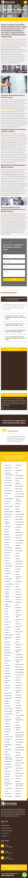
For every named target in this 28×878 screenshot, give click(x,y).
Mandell (17, 480)
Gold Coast (7, 706)
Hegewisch (7, 731)
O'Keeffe (18, 556)
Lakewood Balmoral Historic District (9, 783)
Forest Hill (7, 668)
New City (18, 529)
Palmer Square (19, 566)
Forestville (7, 670)
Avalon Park (7, 501)
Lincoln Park (8, 793)
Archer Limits (8, 482)
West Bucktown (19, 739)
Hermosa (7, 734)
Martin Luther (19, 488)
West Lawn (18, 752)
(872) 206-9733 (8, 846)
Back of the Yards (9, 506)
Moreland (18, 509)
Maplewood (18, 483)
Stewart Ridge (19, 685)
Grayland (7, 716)
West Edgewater (19, 742)
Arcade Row (7, 477)
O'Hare (17, 553)
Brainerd (7, 529)
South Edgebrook (20, 669)
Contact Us (4, 835)
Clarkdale (7, 596)
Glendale (7, 703)
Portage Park (19, 597)
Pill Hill (17, 584)
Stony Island (18, 687)
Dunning (7, 632)
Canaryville (7, 571)
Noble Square (19, 535)
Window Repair (5, 825)
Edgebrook (7, 647)
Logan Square (19, 470)
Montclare (18, 503)
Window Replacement (7, 830)
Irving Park (7, 754)
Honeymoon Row (9, 736)
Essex (6, 663)
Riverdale (18, 629)
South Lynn (18, 680)
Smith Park (18, 647)
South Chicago (19, 657)
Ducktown (7, 629)
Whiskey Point (19, 776)
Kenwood (7, 776)
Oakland (18, 558)
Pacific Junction (19, 563)
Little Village (18, 465)
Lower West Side (20, 475)
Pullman (18, 605)
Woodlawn (18, 793)
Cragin (6, 614)
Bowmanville (8, 526)
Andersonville (8, 470)
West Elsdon (19, 744)
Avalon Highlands (9, 498)
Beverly (6, 519)
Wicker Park (18, 778)
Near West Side (19, 524)
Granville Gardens (9, 714)
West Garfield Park (20, 749)
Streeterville (18, 695)
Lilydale (6, 791)
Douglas (7, 624)
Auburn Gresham (9, 490)
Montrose (18, 506)
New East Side (19, 532)
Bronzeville (7, 539)
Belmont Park (8, 516)
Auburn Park (8, 493)
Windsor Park (19, 788)
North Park (18, 545)
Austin (6, 495)
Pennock (18, 574)
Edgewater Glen (8, 652)
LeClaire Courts (8, 788)
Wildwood (18, 781)
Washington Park (20, 732)
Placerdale (18, 591)
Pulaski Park (19, 602)
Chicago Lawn (8, 586)
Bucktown (7, 555)
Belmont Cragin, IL (9, 858)
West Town (18, 770)
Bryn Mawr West (8, 550)
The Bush (18, 702)
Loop (17, 473)
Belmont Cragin (8, 18)
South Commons (19, 664)
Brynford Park (8, 552)
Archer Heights (8, 480)
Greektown (7, 723)
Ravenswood (19, 607)
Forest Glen (7, 665)
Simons (17, 642)
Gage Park (7, 685)
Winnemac (18, 791)
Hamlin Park (7, 726)
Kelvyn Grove (8, 771)
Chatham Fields (8, 578)
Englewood (7, 660)
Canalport (7, 568)
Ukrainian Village (20, 715)
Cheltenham (7, 581)
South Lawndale (19, 674)
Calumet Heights (9, 565)
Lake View (7, 779)
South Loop (18, 677)
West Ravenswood (20, 762)
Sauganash (18, 636)
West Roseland (19, 768)
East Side (7, 642)
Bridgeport (7, 534)
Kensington (7, 774)
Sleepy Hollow (19, 644)
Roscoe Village (19, 631)
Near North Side (19, 519)
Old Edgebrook (19, 561)
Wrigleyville (18, 796)
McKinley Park (19, 491)
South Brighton (19, 654)
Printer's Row (19, 599)
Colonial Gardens (9, 601)
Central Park (8, 573)
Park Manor (18, 569)
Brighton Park (8, 537)
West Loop (18, 755)
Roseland (18, 634)
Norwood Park (19, 550)
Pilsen (17, 586)
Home (2, 18)
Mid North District (20, 496)
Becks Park (7, 509)
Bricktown (7, 531)
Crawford (7, 616)
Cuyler (6, 619)
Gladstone (7, 700)
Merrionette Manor (20, 494)
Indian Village (8, 749)
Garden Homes (8, 693)
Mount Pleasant (19, 516)
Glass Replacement (6, 828)
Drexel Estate (8, 627)
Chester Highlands (9, 584)
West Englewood (20, 747)
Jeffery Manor (8, 764)
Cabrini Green (8, 563)
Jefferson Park (8, 761)
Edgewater (7, 650)
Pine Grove (18, 589)
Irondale (7, 751)
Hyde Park (7, 742)
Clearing (7, 599)
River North (18, 623)
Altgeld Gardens (8, 467)
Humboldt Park (8, 739)
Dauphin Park (8, 621)
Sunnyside (18, 700)
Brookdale (7, 542)
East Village (7, 644)
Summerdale (19, 697)
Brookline (7, 544)
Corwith (6, 611)
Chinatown (7, 589)
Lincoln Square (8, 796)
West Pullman (19, 760)
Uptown (17, 722)
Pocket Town (19, 594)
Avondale (7, 503)
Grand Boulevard (9, 708)
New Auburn (18, 527)
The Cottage (18, 705)
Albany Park (7, 465)
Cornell (6, 608)
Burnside (7, 560)
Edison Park (7, 655)
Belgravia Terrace (9, 511)
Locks (17, 467)
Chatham (7, 576)
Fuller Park (7, 673)
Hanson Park (8, 729)
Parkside (18, 571)
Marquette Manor (20, 486)
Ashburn (7, 488)
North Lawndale (19, 542)
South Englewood (20, 672)
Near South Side (19, 522)
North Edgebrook (20, 540)
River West (18, 626)
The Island (18, 708)
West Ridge (18, 765)
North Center (19, 537)
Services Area (5, 833)
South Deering (19, 667)
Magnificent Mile (19, 478)
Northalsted (18, 548)
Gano (6, 690)
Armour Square (8, 485)
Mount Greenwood (20, 514)
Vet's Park (18, 725)
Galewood (7, 687)
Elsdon (6, 657)
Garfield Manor (8, 695)
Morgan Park (19, 511)
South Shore (18, 682)
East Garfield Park (9, 635)
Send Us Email (8, 852)
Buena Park (7, 558)
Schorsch (18, 639)
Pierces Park (19, 581)
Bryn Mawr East (8, 547)
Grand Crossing (8, 711)
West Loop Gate (19, 757)
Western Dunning (20, 773)
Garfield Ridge (8, 698)
